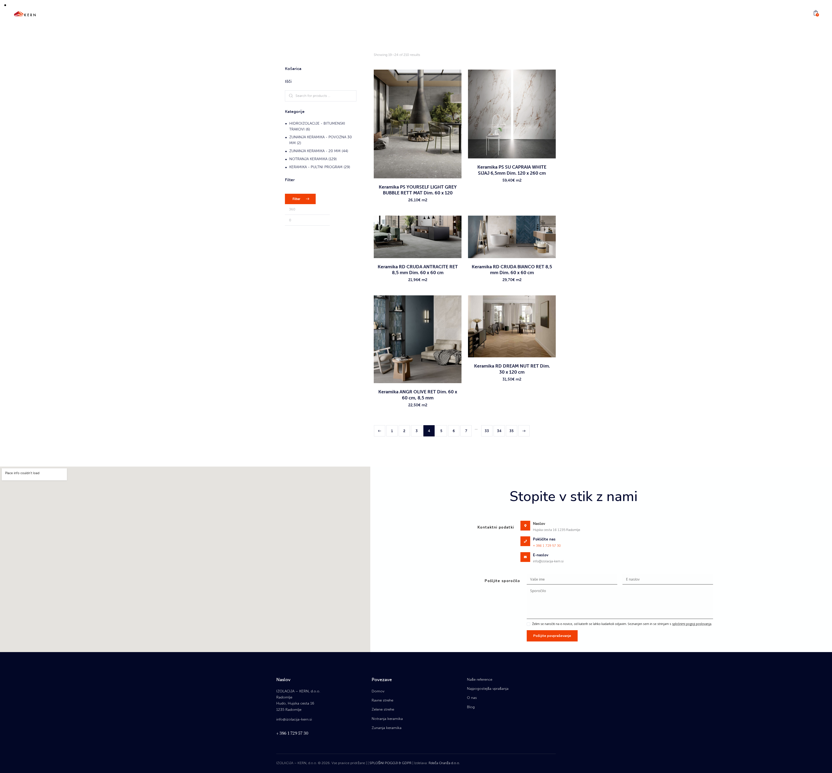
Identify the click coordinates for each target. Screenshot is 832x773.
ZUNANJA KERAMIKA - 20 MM (315, 151)
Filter (296, 199)
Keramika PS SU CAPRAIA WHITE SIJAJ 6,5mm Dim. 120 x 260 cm (511, 170)
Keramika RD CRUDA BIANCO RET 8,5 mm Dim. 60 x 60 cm (512, 269)
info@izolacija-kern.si (294, 719)
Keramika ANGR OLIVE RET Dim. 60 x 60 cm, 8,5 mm (417, 394)
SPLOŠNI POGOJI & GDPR (390, 763)
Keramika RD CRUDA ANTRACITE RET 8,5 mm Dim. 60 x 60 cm (418, 269)
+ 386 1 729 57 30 (547, 546)
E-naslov (540, 555)
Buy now (418, 204)
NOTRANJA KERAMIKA (308, 159)
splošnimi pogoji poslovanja (691, 624)
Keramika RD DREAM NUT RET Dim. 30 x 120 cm (512, 368)
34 (499, 431)
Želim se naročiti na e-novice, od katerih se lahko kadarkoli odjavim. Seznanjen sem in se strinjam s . (622, 624)
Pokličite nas (544, 539)
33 (487, 431)
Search (290, 96)
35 (511, 431)
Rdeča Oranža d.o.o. (444, 763)
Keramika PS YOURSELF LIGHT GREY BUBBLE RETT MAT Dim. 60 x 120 (418, 189)
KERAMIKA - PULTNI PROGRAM (316, 167)
